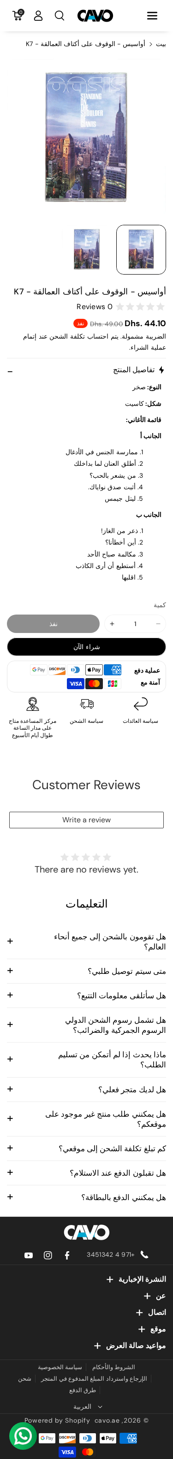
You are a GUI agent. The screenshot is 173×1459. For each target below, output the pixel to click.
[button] (152, 15)
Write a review (86, 820)
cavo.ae (107, 1420)
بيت (161, 44)
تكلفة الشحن (67, 336)
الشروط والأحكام (113, 1367)
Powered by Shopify (57, 1420)
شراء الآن (86, 647)
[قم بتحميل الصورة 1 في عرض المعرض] (141, 250)
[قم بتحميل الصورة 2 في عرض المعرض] (87, 250)
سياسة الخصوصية (60, 1367)
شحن (24, 1379)
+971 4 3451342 (111, 1254)
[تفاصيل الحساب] (38, 16)
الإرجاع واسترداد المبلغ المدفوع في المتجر (94, 1379)
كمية (160, 605)
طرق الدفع (82, 1390)
